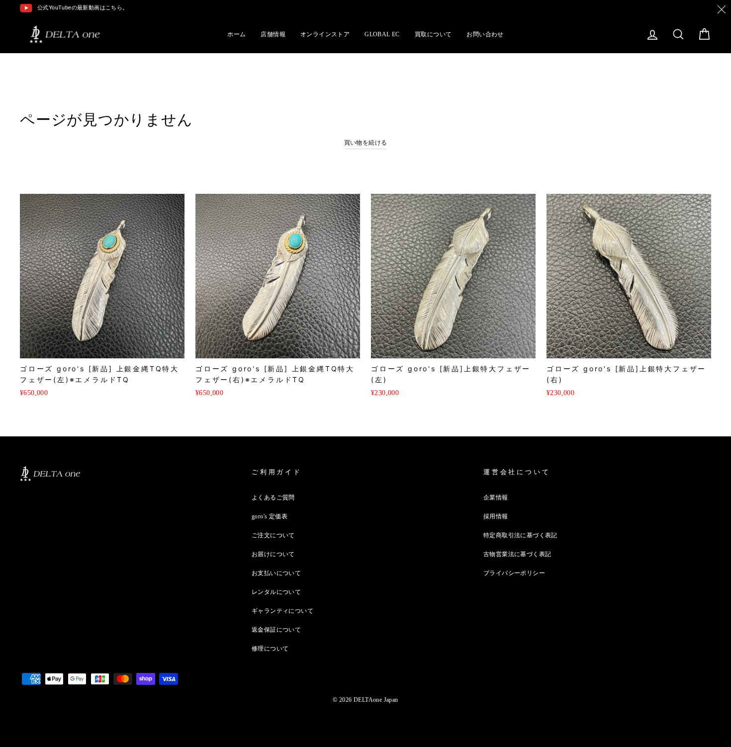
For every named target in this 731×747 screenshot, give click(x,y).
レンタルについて (276, 591)
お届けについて (273, 554)
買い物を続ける (365, 142)
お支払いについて (276, 573)
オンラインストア (325, 34)
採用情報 (495, 516)
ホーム (236, 34)
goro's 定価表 (269, 516)
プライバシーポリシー (514, 573)
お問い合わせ (484, 34)
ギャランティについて (282, 610)
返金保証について (276, 629)
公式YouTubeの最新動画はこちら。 (82, 7)
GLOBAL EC (382, 34)
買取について (433, 34)
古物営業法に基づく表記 (517, 554)
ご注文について (273, 535)
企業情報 (495, 497)
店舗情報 (273, 34)
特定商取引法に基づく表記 (520, 535)
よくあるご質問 (273, 497)
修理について (270, 648)
